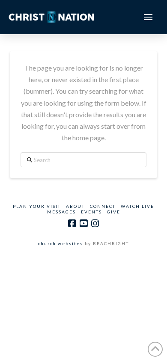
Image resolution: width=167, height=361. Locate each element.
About (75, 206)
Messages (61, 211)
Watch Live (137, 206)
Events (91, 211)
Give (113, 211)
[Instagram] (95, 223)
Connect (103, 206)
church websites (60, 243)
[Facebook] (72, 223)
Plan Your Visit (37, 206)
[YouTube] (83, 223)
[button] (148, 17)
